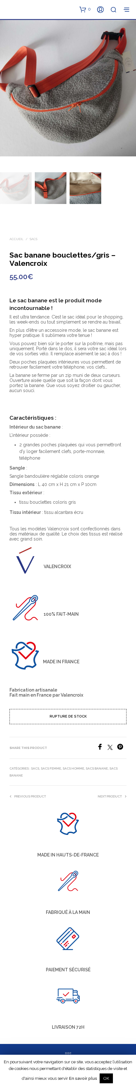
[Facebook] (102, 748)
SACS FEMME (51, 768)
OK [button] (106, 1078)
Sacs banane (97, 768)
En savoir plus (83, 1078)
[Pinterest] (122, 748)
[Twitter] (112, 748)
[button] (85, 9)
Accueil (16, 239)
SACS (33, 239)
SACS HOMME (73, 768)
